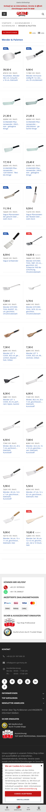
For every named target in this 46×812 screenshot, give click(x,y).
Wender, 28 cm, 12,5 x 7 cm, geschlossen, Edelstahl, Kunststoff (11, 495)
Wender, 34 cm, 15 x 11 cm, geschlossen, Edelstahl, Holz (11, 540)
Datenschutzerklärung (28, 788)
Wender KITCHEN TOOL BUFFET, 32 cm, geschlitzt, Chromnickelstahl (10, 310)
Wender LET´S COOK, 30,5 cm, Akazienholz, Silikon (34, 355)
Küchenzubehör (22, 23)
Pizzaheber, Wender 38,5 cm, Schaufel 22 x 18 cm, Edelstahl (11, 78)
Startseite (6, 23)
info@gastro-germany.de (17, 662)
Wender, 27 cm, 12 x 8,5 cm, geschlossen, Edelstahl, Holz (34, 494)
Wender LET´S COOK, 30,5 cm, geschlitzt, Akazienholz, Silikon (11, 356)
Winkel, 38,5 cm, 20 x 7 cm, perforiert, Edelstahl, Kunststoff (11, 449)
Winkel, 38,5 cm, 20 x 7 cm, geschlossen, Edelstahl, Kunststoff (34, 402)
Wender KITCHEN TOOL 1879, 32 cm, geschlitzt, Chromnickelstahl (33, 310)
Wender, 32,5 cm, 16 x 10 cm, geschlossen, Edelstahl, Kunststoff (34, 449)
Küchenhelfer (8, 26)
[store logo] (22, 14)
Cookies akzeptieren (23, 794)
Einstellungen (23, 800)
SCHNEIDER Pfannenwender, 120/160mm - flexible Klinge (10, 171)
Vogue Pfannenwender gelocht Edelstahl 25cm (11, 216)
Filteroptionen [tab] (10, 32)
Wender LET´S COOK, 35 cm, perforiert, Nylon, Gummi (11, 401)
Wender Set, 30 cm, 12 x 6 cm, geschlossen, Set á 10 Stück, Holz (34, 541)
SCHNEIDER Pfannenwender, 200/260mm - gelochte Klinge (33, 125)
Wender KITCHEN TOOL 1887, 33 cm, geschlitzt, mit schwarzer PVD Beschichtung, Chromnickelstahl (33, 266)
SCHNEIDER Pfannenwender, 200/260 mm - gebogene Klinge (11, 125)
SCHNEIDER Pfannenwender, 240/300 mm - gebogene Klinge (34, 171)
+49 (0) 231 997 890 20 (16, 656)
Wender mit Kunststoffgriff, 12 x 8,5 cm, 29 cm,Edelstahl (34, 78)
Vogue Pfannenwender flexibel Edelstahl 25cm (34, 216)
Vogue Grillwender (10, 261)
